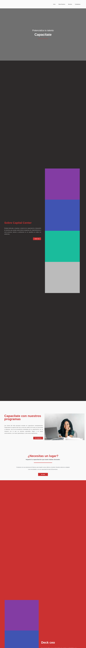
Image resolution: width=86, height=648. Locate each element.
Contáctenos (77, 4)
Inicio (54, 4)
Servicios (70, 4)
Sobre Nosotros (61, 4)
